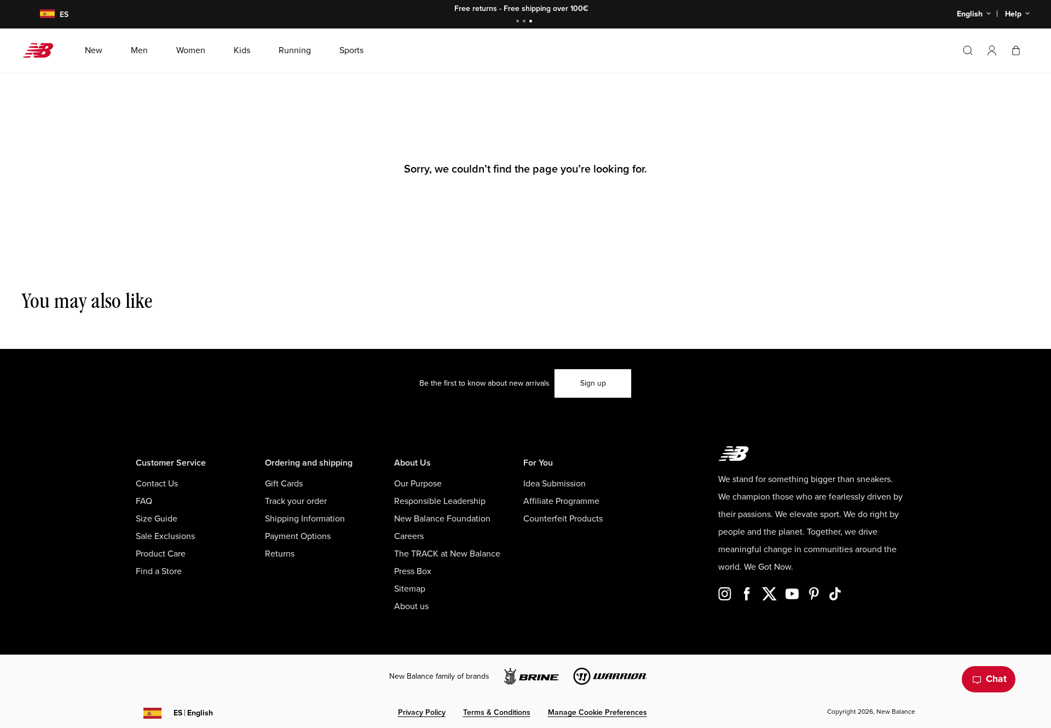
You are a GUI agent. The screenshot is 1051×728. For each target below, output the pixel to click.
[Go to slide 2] (525, 22)
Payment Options (298, 536)
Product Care (161, 553)
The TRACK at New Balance (447, 553)
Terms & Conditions (496, 712)
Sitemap (409, 588)
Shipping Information (305, 518)
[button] (992, 50)
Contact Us (157, 483)
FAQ (144, 501)
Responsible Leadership (440, 501)
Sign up (593, 383)
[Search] (968, 50)
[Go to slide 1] (519, 22)
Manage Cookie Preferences (597, 712)
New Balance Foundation (442, 518)
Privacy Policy (422, 712)
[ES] (40, 14)
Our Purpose (418, 483)
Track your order (296, 501)
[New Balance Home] (42, 50)
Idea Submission (554, 483)
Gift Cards (284, 483)
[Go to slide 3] (532, 22)
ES (193, 713)
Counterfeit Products (563, 518)
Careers (409, 536)
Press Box (412, 571)
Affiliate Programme (561, 501)
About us (411, 606)
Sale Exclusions (165, 536)
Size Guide (156, 518)
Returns (279, 553)
